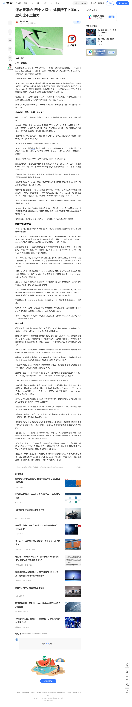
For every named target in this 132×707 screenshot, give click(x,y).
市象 (16, 596)
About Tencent (25, 692)
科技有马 (18, 627)
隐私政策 (39, 692)
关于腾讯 (18, 692)
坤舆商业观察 (19, 565)
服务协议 (33, 692)
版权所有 (50, 701)
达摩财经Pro (19, 549)
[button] (111, 16)
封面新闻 (18, 580)
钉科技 (17, 487)
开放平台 (44, 692)
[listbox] (48, 550)
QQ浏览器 (68, 692)
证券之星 (18, 502)
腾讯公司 (45, 701)
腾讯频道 (74, 692)
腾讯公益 (62, 692)
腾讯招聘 (56, 692)
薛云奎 (17, 518)
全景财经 (18, 534)
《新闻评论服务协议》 (41, 634)
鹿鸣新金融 (18, 611)
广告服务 (50, 692)
